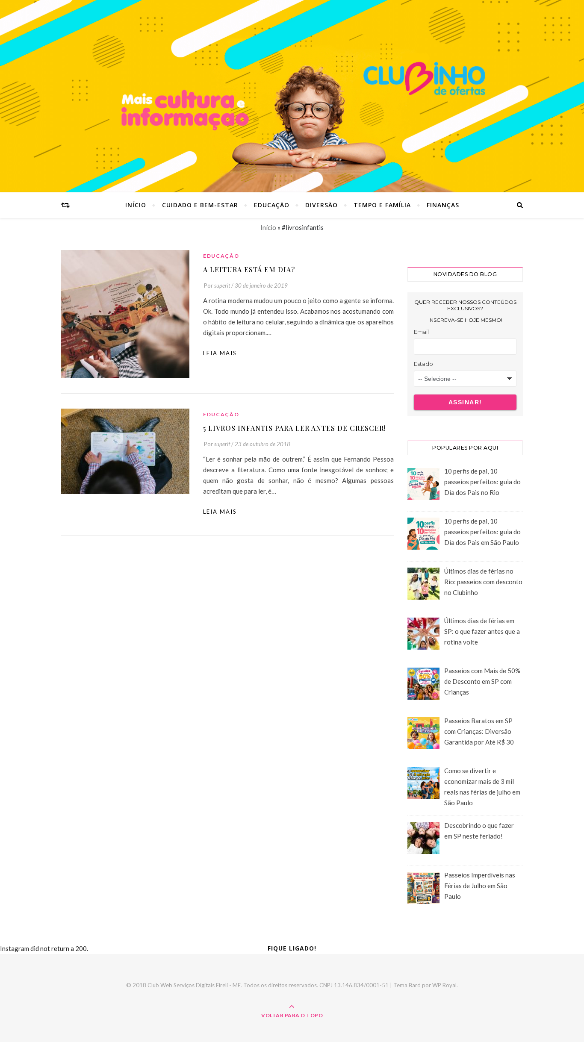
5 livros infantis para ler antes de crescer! (294, 428)
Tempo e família (382, 205)
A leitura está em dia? (249, 269)
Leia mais (220, 353)
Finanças (443, 205)
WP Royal (444, 985)
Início (135, 205)
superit (222, 285)
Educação (271, 205)
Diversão (321, 205)
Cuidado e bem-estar (200, 205)
